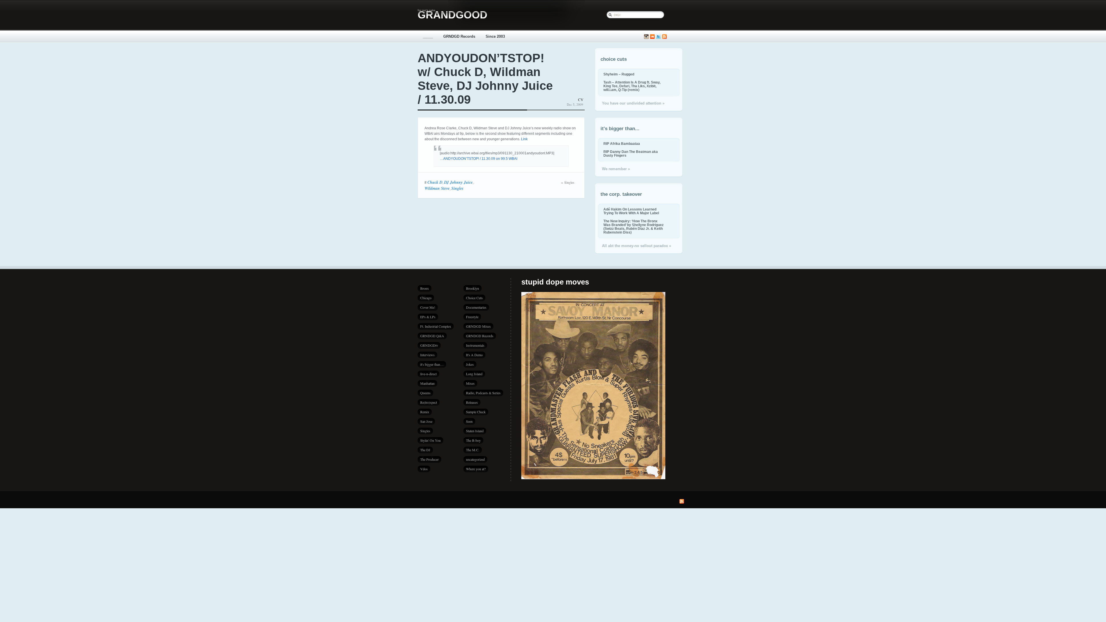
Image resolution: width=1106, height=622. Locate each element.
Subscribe (664, 36)
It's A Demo (474, 354)
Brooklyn (472, 288)
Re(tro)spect (428, 402)
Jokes (470, 364)
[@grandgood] (658, 36)
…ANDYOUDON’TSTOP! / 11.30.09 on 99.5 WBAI (478, 159)
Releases (472, 402)
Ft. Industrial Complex (435, 326)
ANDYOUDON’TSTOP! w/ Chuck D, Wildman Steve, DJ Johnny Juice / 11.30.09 (485, 78)
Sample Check (476, 411)
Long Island (474, 373)
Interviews (427, 354)
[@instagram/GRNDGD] (646, 36)
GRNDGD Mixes (478, 326)
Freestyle (472, 316)
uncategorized (475, 459)
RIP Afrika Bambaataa (621, 143)
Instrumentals (475, 345)
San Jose (426, 421)
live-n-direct (428, 373)
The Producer (429, 459)
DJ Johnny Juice (458, 182)
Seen (469, 421)
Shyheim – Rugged (618, 74)
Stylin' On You (430, 440)
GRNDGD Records (459, 36)
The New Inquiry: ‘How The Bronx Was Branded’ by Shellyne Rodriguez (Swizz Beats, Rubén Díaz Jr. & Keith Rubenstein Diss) (633, 226)
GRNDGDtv (429, 345)
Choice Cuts (474, 297)
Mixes (470, 383)
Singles (457, 188)
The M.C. (472, 449)
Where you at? (476, 468)
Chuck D (434, 182)
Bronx (424, 288)
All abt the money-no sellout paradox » (636, 246)
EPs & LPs (427, 316)
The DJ (425, 449)
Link (524, 139)
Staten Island (475, 430)
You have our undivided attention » (633, 103)
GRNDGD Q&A (432, 335)
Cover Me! (427, 307)
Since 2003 (495, 36)
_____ (428, 36)
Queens (425, 392)
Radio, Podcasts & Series (483, 392)
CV (580, 99)
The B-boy (473, 440)
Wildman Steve (437, 188)
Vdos (424, 468)
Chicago (425, 297)
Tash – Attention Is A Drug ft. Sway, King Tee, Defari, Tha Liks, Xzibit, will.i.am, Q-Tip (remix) (631, 86)
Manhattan (427, 383)
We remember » (616, 169)
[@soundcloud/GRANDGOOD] (652, 36)
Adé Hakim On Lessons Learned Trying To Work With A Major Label (631, 211)
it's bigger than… (432, 364)
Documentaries (476, 307)
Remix (424, 411)
